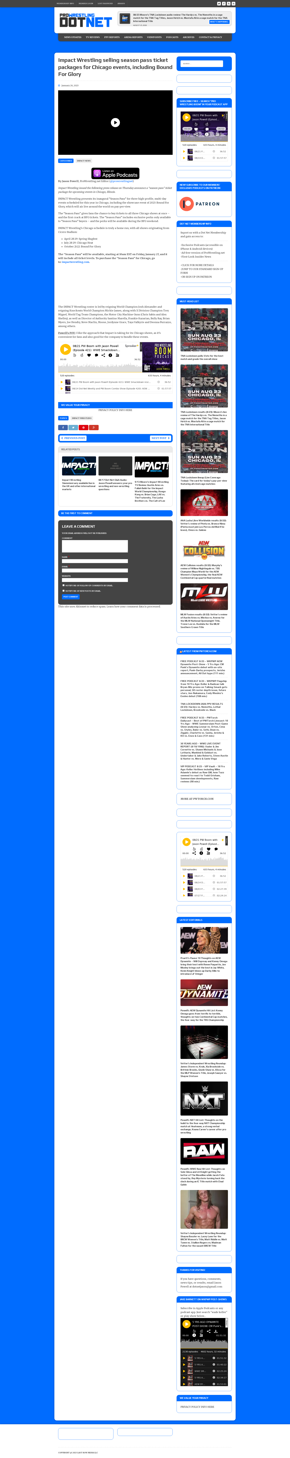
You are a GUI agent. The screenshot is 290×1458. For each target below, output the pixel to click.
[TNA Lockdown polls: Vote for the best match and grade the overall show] (204, 349)
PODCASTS (172, 37)
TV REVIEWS (93, 37)
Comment (67, 538)
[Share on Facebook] (63, 427)
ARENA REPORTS (133, 37)
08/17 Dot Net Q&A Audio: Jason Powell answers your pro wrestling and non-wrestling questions (115, 484)
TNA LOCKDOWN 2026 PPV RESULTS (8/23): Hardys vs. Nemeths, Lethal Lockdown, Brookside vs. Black (201, 706)
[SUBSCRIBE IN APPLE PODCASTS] (115, 177)
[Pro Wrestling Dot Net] (85, 20)
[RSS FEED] (229, 3)
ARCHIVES (188, 37)
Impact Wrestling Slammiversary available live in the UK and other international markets (78, 484)
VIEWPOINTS (154, 37)
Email (65, 566)
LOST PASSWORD (105, 3)
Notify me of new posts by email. (83, 591)
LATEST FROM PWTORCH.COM (199, 651)
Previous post (74, 438)
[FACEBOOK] (224, 3)
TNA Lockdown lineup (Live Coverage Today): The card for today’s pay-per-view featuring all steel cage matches (203, 480)
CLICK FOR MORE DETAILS (198, 265)
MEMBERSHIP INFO (65, 3)
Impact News (84, 161)
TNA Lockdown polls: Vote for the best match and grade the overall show (201, 357)
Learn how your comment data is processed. (134, 606)
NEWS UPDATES (72, 37)
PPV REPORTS (112, 37)
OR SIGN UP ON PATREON (197, 276)
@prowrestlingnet (121, 181)
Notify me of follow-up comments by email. (89, 585)
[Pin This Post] (84, 427)
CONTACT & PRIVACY (210, 37)
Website (66, 576)
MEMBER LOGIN (86, 3)
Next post (158, 438)
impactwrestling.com (75, 261)
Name (65, 557)
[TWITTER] (219, 3)
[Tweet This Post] (73, 427)
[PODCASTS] (233, 3)
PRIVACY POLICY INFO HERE (115, 410)
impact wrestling (82, 418)
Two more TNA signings (146, 14)
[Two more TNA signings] (125, 23)
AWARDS (121, 3)
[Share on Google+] (94, 427)
